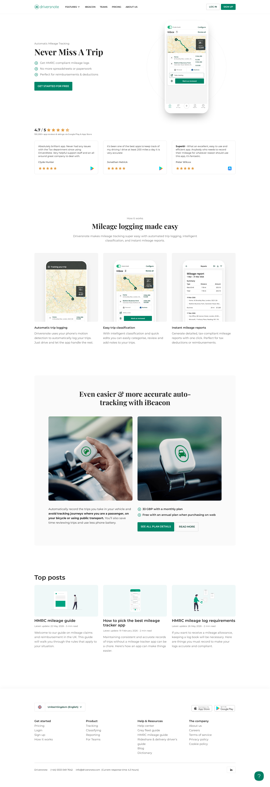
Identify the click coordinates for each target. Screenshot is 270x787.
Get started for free (53, 86)
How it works (43, 739)
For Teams (93, 739)
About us (195, 726)
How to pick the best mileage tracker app (131, 622)
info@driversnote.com (88, 769)
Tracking (92, 726)
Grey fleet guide (149, 730)
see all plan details (156, 526)
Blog (141, 748)
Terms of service (200, 735)
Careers (194, 730)
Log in (213, 6)
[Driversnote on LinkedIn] (231, 770)
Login (38, 730)
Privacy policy (198, 739)
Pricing (39, 726)
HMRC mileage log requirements (203, 620)
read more (187, 526)
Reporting (93, 735)
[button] (73, 7)
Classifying (93, 730)
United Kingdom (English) (63, 706)
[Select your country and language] (39, 707)
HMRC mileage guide (54, 620)
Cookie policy (198, 744)
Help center (146, 726)
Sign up (228, 6)
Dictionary (145, 753)
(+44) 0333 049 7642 (61, 769)
